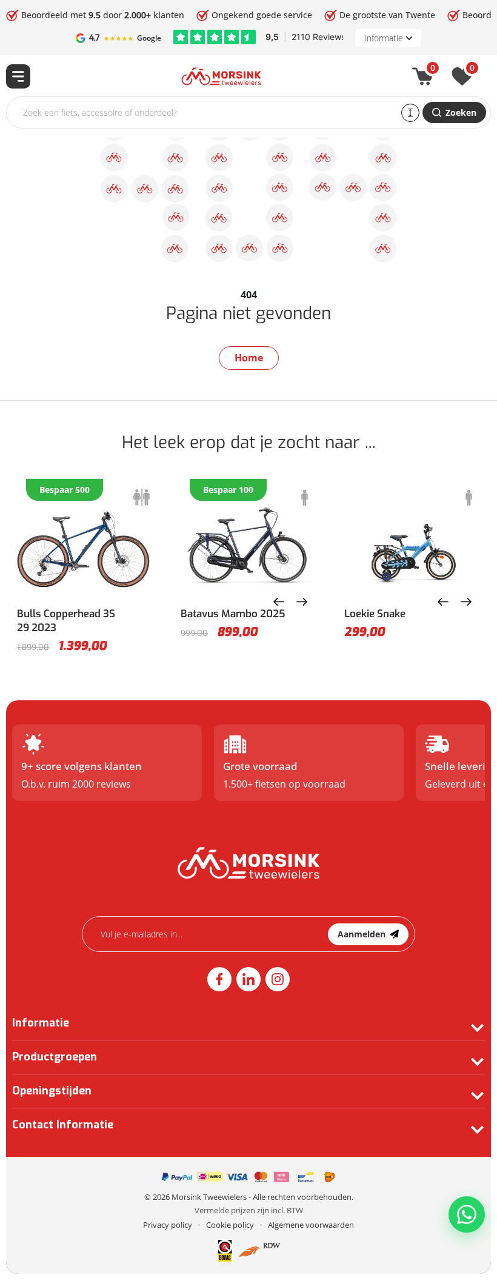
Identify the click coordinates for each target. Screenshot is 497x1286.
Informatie (383, 38)
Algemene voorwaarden (311, 1224)
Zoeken (460, 112)
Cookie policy (230, 1224)
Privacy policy (167, 1224)
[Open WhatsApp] (467, 1214)
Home (249, 357)
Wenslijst (472, 70)
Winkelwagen (432, 70)
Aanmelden (361, 934)
